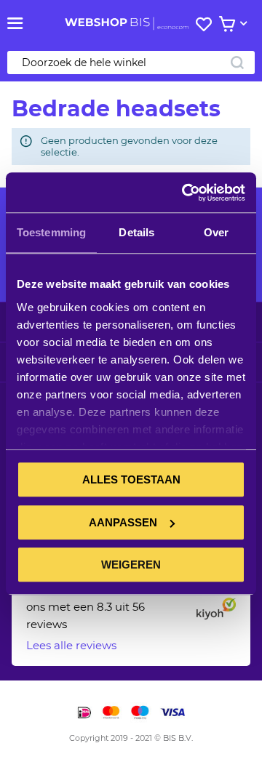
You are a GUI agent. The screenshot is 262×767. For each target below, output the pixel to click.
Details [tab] (136, 232)
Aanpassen (123, 522)
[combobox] (131, 62)
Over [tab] (216, 232)
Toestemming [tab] (51, 232)
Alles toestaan (131, 479)
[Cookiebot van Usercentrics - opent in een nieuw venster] (184, 192)
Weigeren (131, 564)
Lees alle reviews (71, 645)
